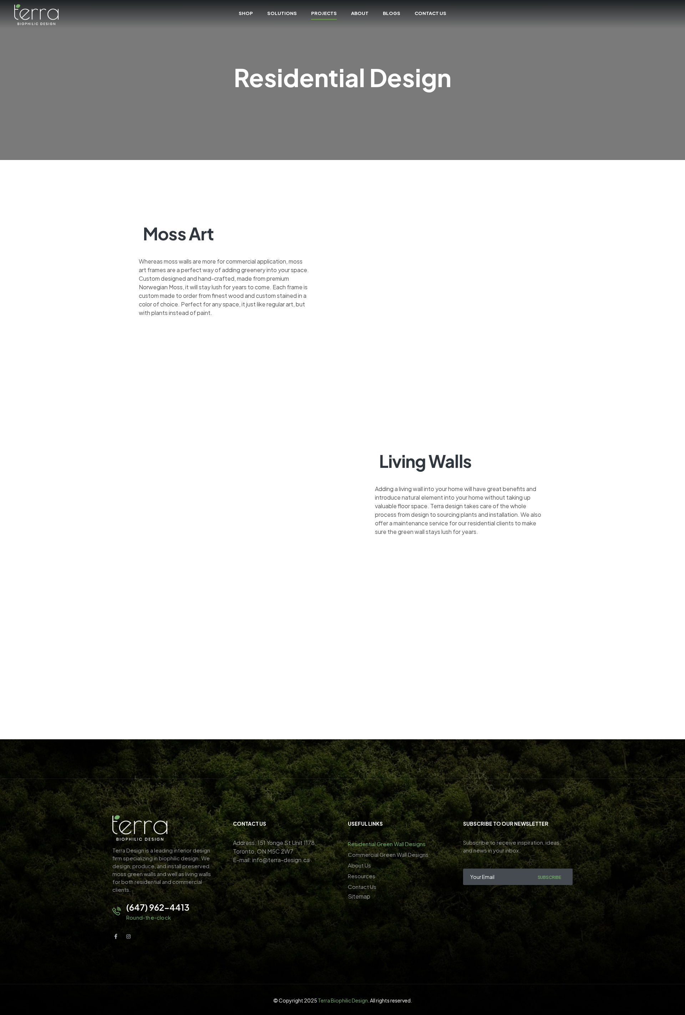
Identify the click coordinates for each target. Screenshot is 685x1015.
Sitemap (359, 896)
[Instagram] (128, 936)
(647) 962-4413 (157, 907)
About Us (359, 865)
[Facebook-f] (116, 936)
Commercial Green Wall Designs (388, 854)
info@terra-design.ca (281, 860)
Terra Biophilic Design (343, 1000)
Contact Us (362, 886)
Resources (361, 875)
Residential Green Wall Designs (387, 843)
